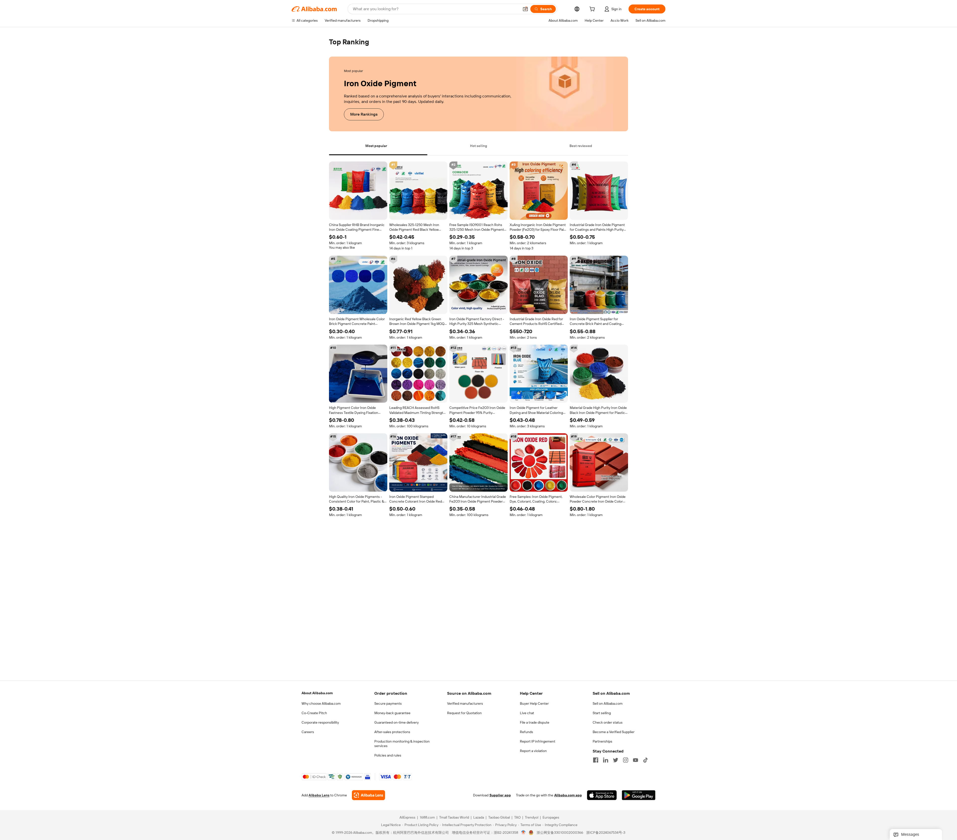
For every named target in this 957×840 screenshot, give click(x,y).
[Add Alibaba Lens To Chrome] (368, 795)
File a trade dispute (534, 722)
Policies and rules (387, 755)
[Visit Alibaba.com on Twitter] (616, 760)
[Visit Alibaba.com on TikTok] (645, 760)
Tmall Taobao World (454, 817)
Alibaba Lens (319, 795)
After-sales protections (392, 732)
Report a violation (533, 751)
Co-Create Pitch (314, 713)
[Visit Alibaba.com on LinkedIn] (606, 760)
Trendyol (531, 817)
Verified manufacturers (465, 703)
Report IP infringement (537, 741)
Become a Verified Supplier (614, 732)
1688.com (427, 817)
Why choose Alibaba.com (321, 703)
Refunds (526, 732)
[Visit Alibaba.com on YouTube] (635, 760)
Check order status (608, 722)
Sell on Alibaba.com (608, 703)
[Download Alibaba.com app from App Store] (602, 795)
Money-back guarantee (392, 713)
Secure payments (388, 703)
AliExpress (407, 817)
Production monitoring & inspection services (402, 743)
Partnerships (602, 741)
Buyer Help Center (534, 703)
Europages (551, 817)
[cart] (593, 10)
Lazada (478, 817)
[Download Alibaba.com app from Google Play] (638, 795)
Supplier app (500, 795)
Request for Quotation (464, 713)
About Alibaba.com (317, 693)
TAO (517, 817)
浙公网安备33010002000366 (560, 833)
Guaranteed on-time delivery (396, 722)
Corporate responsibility (320, 722)
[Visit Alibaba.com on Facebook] (596, 760)
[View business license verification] (523, 832)
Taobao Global (499, 817)
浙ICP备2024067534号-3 (605, 833)
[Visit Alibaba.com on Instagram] (626, 760)
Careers (308, 732)
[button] (525, 9)
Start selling (602, 713)
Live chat (527, 713)
